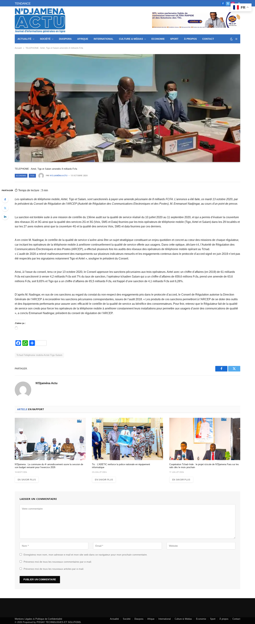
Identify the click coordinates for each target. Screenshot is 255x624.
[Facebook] (5, 199)
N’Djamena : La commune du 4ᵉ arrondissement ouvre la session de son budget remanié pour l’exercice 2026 (49, 466)
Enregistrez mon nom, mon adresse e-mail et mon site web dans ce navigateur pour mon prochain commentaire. (85, 554)
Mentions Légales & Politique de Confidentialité (38, 619)
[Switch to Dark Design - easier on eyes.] (231, 39)
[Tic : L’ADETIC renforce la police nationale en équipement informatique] (127, 439)
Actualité (24, 38)
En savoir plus (27, 479)
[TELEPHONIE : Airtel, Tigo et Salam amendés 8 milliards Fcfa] (127, 108)
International (103, 38)
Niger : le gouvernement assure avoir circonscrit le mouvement (69, 3)
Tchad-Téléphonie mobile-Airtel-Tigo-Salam (39, 355)
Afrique (82, 38)
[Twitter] (5, 208)
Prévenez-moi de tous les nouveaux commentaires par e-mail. (58, 561)
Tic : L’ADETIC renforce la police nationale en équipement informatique (121, 466)
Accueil (18, 48)
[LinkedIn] (5, 216)
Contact (208, 38)
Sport (174, 38)
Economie (158, 38)
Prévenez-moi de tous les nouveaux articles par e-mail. (54, 568)
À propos (190, 38)
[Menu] (236, 39)
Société (45, 38)
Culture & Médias (131, 38)
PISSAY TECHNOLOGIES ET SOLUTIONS (59, 622)
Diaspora (65, 38)
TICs (32, 176)
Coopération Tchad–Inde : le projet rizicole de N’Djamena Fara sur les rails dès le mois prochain (204, 466)
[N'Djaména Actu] (40, 20)
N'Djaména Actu (59, 175)
